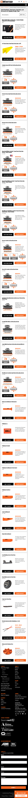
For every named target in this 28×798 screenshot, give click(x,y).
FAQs (2, 704)
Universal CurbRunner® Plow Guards (9, 401)
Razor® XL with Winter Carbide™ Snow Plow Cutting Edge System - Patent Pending (13, 181)
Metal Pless (17, 678)
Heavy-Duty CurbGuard (6, 534)
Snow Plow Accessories (6, 688)
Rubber (3, 672)
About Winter (18, 695)
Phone (2, 772)
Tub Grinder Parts (5, 687)
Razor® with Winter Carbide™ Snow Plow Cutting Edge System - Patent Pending (12, 152)
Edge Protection (5, 678)
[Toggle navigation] (26, 5)
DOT (16, 682)
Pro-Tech (17, 676)
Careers (17, 700)
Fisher (16, 671)
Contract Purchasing (5, 708)
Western (17, 667)
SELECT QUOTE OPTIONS (8, 37)
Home (2, 7)
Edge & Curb (5, 681)
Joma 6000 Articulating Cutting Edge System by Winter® (13, 344)
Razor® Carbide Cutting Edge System (9, 240)
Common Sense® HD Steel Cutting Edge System (11, 65)
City (16, 685)
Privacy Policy (5, 796)
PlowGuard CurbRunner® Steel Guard (9, 467)
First (2, 759)
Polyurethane (5, 674)
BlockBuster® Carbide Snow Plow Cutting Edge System (13, 373)
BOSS (16, 669)
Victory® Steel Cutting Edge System (9, 122)
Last (2, 764)
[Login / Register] (23, 1)
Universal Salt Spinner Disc (7, 644)
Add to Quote (8, 418)
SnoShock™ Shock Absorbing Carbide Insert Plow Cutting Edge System (13, 298)
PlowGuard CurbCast (6, 489)
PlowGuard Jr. (5, 423)
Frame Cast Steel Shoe (6, 599)
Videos (2, 701)
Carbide (4, 669)
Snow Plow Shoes (5, 683)
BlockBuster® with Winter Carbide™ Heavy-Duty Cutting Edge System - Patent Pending (13, 211)
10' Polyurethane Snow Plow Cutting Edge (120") (11, 43)
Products (6, 7)
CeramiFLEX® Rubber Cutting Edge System (10, 321)
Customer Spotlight (19, 698)
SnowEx (17, 673)
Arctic (16, 674)
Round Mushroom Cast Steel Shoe (8, 577)
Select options (20, 59)
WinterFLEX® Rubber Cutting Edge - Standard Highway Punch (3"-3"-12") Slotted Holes (12, 20)
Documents (3, 702)
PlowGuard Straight (6, 445)
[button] (26, 2)
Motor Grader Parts (5, 685)
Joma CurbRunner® (6, 512)
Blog (2, 699)
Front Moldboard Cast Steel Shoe (8, 555)
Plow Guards (4, 676)
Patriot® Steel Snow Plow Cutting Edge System (11, 93)
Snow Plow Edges (5, 667)
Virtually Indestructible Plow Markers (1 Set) (11, 621)
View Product (20, 37)
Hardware (3, 690)
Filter (23, 14)
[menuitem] (7, 669)
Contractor (17, 687)
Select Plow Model (21, 796)
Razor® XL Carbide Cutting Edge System (10, 269)
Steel (3, 671)
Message (3, 777)
